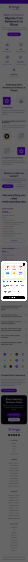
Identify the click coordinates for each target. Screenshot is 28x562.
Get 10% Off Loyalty (14, 297)
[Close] (24, 264)
